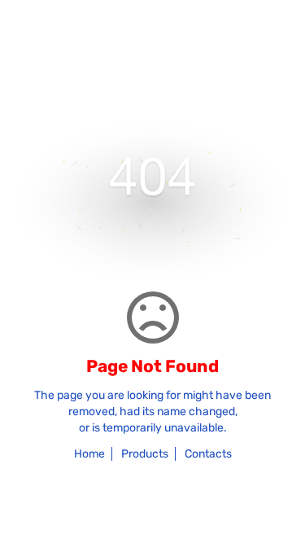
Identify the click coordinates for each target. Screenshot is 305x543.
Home (89, 454)
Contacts (208, 454)
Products (144, 454)
